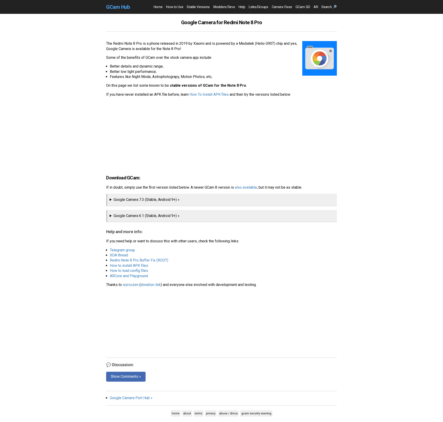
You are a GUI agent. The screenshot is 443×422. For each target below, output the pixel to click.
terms (198, 413)
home (176, 413)
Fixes (282, 7)
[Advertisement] (221, 133)
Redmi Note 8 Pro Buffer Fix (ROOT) (139, 260)
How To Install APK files (209, 94)
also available (246, 187)
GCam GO (303, 7)
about (187, 413)
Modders (224, 7)
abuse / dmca (228, 413)
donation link (151, 284)
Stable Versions (198, 7)
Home (158, 7)
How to (174, 7)
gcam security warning (256, 413)
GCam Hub (118, 7)
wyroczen (130, 284)
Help (241, 7)
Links (258, 7)
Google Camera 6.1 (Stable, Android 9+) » (147, 216)
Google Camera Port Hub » (131, 398)
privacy (211, 413)
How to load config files (129, 270)
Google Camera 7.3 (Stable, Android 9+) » (147, 199)
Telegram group (122, 250)
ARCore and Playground (129, 276)
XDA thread (119, 255)
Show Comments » (126, 376)
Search (329, 7)
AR (316, 7)
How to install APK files (129, 265)
